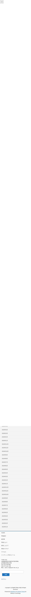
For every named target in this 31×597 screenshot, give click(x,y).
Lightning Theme (21, 591)
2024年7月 (5, 462)
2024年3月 (5, 476)
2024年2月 (5, 480)
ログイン (3, 579)
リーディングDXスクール (8, 555)
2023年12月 (5, 487)
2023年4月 (5, 516)
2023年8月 (5, 501)
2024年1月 (5, 483)
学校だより (4, 542)
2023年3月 (5, 519)
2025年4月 (5, 429)
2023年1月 (5, 526)
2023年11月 (5, 491)
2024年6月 (5, 465)
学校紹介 (3, 536)
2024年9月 (5, 455)
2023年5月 (5, 512)
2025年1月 (5, 440)
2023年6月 (5, 509)
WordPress (13, 591)
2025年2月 (5, 437)
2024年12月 (5, 444)
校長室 (3, 539)
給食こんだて (5, 545)
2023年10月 (5, 494)
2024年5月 (5, 469)
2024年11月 (5, 447)
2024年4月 (5, 473)
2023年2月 (5, 523)
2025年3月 (5, 433)
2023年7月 (5, 505)
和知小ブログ (5, 548)
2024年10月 (5, 451)
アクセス (3, 552)
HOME (3, 532)
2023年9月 (5, 498)
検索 (6, 574)
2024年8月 (5, 458)
